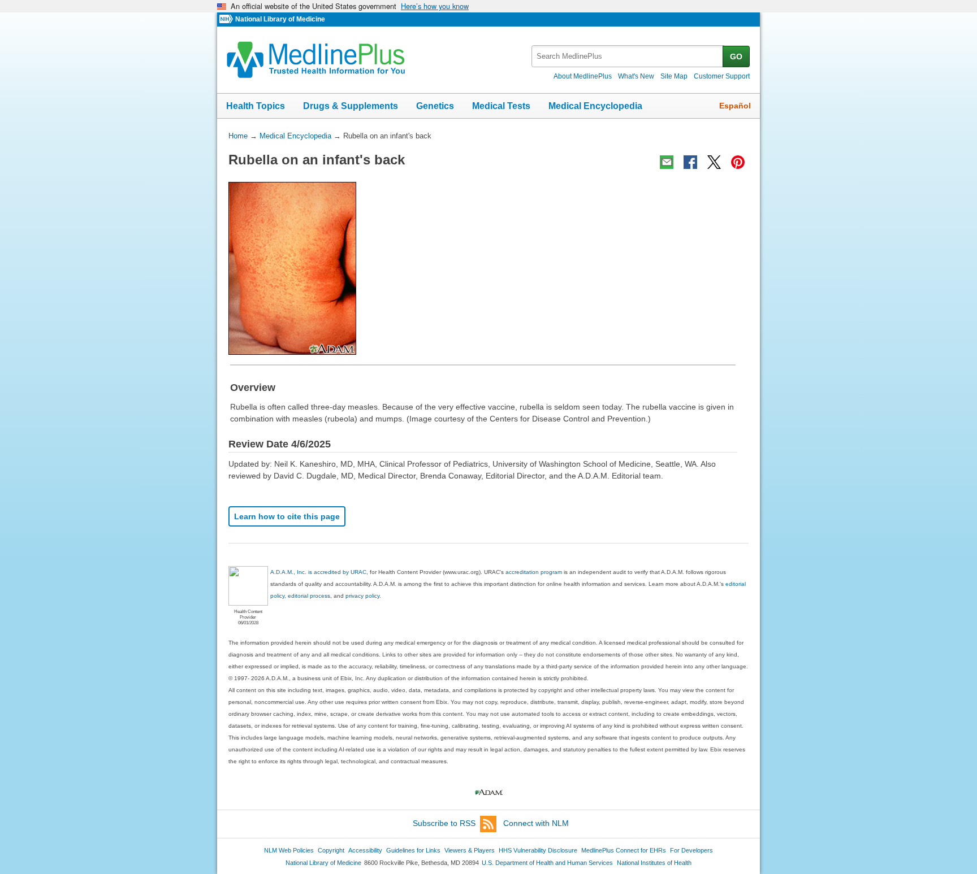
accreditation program (533, 572)
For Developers (691, 850)
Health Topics (255, 106)
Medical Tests (501, 106)
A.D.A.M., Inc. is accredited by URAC (318, 572)
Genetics (435, 106)
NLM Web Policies (289, 850)
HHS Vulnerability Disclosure (538, 850)
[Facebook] (690, 162)
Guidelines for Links (413, 850)
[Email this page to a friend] (666, 162)
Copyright (331, 850)
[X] (714, 162)
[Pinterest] (738, 162)
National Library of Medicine (280, 19)
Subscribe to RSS (444, 823)
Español (735, 105)
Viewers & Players (469, 850)
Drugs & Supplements (350, 106)
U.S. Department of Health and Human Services (547, 862)
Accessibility (365, 850)
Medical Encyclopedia (595, 106)
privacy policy (362, 596)
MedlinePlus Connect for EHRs (623, 850)
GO (736, 56)
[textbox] (627, 56)
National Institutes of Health (654, 862)
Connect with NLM (536, 823)
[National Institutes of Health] (227, 19)
